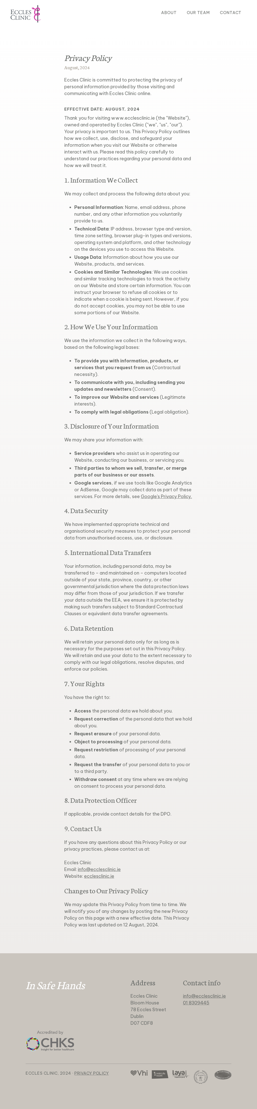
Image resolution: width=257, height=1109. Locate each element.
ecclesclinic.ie (99, 876)
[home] (26, 14)
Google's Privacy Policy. (166, 496)
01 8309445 (196, 1003)
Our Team (198, 12)
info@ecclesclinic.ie (99, 869)
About (169, 12)
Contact (230, 12)
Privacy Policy (91, 1073)
